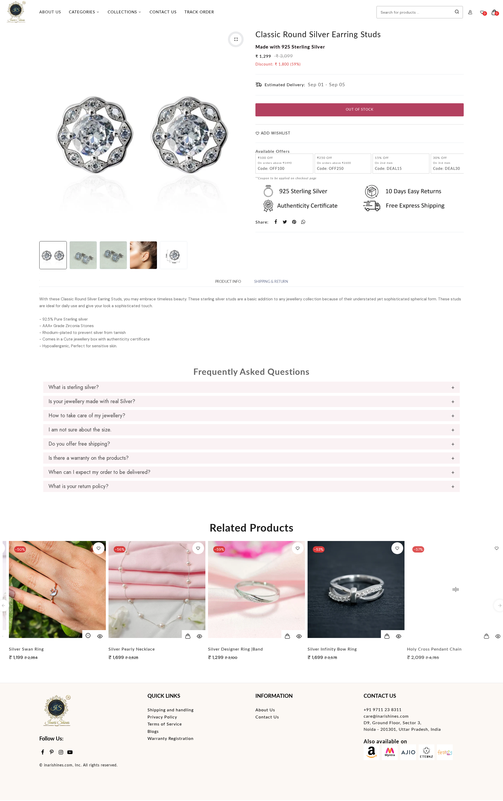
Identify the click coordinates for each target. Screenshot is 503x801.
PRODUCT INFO (228, 282)
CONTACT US (163, 12)
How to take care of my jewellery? (86, 415)
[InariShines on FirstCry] (445, 753)
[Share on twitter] (285, 222)
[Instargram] (61, 752)
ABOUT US (50, 12)
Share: (262, 222)
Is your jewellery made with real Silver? (91, 401)
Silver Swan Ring (21, 649)
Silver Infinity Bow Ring (327, 649)
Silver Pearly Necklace (126, 649)
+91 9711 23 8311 (383, 710)
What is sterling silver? (73, 387)
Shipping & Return (271, 282)
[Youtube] (70, 752)
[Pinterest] (51, 752)
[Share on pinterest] (294, 222)
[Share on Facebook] (275, 222)
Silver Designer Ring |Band (230, 649)
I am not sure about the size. (80, 430)
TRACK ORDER (199, 12)
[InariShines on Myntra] (390, 753)
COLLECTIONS (123, 12)
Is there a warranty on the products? (88, 458)
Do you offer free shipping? (79, 444)
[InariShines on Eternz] (426, 753)
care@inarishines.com (386, 716)
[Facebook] (42, 752)
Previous (44, 132)
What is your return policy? (78, 486)
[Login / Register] (470, 12)
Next (242, 132)
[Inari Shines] (16, 12)
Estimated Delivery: (285, 85)
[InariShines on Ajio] (408, 753)
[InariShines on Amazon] (371, 753)
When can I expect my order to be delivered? (99, 472)
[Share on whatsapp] (303, 222)
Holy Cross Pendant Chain (429, 649)
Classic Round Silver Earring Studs (318, 35)
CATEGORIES (82, 12)
